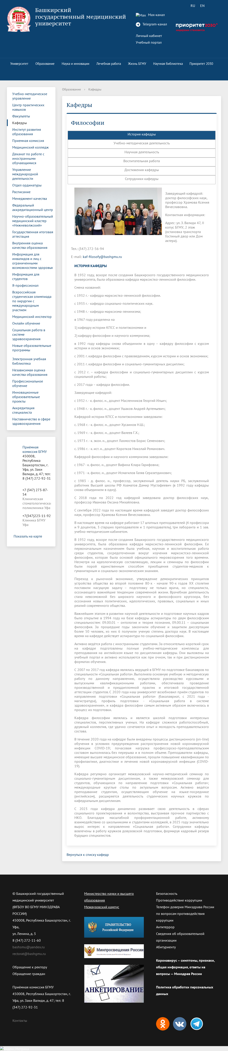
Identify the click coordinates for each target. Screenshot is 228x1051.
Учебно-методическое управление (29, 96)
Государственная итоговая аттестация (32, 234)
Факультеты (21, 116)
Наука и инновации (75, 63)
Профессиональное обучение (27, 383)
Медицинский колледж (30, 147)
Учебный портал (149, 42)
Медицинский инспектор (32, 316)
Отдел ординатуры (27, 185)
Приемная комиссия (28, 140)
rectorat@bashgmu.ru (29, 953)
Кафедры (19, 123)
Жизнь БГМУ (137, 63)
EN (202, 5)
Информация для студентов (25, 276)
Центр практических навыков (28, 107)
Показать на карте (28, 536)
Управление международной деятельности (25, 174)
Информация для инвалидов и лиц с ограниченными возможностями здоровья (32, 261)
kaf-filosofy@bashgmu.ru (102, 256)
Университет (19, 63)
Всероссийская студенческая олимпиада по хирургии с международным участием (31, 301)
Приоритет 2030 (201, 63)
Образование (45, 63)
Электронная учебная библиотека (29, 361)
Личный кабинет (149, 35)
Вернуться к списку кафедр (88, 854)
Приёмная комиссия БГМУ (34, 449)
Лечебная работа (108, 63)
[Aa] (215, 5)
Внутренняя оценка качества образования (29, 245)
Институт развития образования (26, 131)
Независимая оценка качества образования (29, 372)
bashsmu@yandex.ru (28, 947)
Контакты (19, 1020)
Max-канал (156, 14)
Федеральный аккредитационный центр (32, 207)
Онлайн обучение (26, 323)
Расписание (21, 192)
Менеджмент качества (29, 198)
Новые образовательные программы (31, 347)
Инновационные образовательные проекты (26, 396)
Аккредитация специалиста (23, 410)
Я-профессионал (25, 285)
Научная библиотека (168, 63)
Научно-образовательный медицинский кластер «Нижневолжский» (32, 220)
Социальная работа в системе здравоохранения (28, 334)
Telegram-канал (154, 24)
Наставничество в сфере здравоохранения (31, 421)
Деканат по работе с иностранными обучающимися (28, 158)
